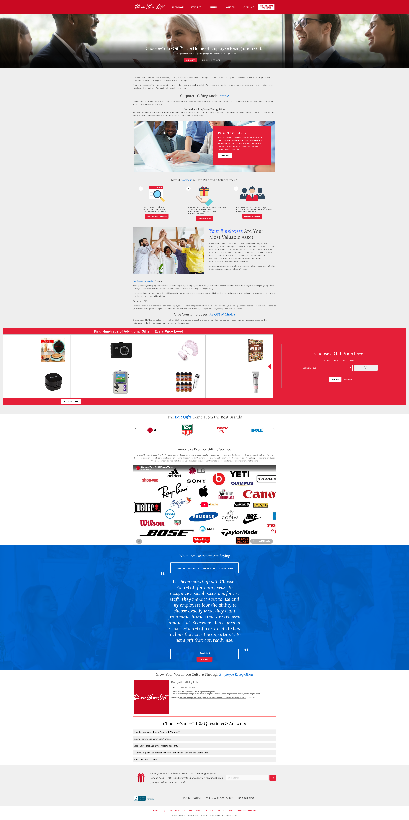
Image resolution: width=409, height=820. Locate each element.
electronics (215, 85)
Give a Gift (190, 60)
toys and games (264, 85)
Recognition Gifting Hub (184, 682)
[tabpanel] (204, 41)
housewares (235, 85)
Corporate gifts (139, 306)
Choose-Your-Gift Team (186, 687)
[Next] (274, 430)
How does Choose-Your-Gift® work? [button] (152, 738)
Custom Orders (225, 811)
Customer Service (177, 811)
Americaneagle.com (229, 815)
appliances (225, 85)
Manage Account (252, 216)
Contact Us (71, 401)
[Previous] (135, 430)
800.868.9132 (246, 798)
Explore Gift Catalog (157, 216)
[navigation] (222, 7)
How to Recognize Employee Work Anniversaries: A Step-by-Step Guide (212, 698)
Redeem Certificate (211, 60)
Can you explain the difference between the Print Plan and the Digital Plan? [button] (171, 752)
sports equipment (249, 85)
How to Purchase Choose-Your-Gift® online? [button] (157, 732)
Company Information (246, 811)
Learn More (225, 155)
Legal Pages (194, 811)
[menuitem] (178, 7)
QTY (365, 366)
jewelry (166, 88)
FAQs (163, 811)
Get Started (204, 653)
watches (173, 88)
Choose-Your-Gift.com (186, 815)
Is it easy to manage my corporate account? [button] (156, 745)
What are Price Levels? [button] (145, 759)
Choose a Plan (204, 218)
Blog (155, 811)
